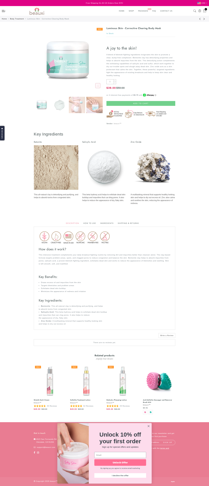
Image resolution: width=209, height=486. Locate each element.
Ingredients (107, 223)
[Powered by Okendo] (45, 336)
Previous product (198, 18)
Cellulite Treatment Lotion (80, 400)
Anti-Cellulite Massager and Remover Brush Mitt (157, 401)
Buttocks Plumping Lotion (117, 400)
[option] (68, 61)
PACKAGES (143, 11)
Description (72, 223)
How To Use (89, 223)
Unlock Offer (120, 462)
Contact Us (166, 11)
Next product (204, 18)
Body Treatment (17, 19)
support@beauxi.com (46, 447)
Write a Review (166, 335)
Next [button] (95, 62)
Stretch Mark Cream (41, 400)
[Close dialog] (148, 426)
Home (121, 11)
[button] (45, 406)
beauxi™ (117, 123)
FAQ (154, 11)
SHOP (131, 11)
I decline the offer (120, 475)
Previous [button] (38, 63)
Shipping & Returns (128, 223)
